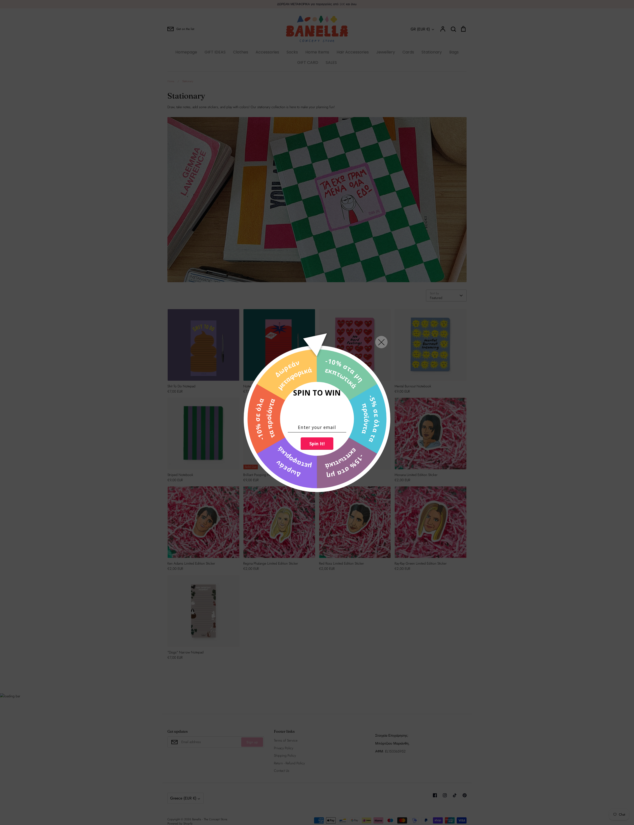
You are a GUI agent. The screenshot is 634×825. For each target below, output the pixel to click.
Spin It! (317, 444)
